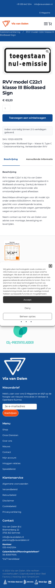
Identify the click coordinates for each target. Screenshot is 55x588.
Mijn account (9, 457)
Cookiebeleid (9, 506)
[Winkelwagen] (50, 23)
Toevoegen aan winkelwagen (27, 117)
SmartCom (33, 576)
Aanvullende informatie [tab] (39, 159)
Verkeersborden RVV (36, 146)
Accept (27, 299)
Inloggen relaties (11, 463)
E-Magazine (44, 13)
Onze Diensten (10, 435)
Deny (28, 307)
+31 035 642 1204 (24, 4)
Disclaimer (8, 500)
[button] (50, 266)
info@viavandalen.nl (43, 4)
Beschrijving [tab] (11, 159)
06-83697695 (9, 554)
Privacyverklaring (11, 512)
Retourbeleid (9, 495)
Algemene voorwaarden (15, 483)
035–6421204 (9, 547)
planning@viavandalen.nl (15, 540)
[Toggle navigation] (46, 23)
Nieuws (6, 446)
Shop (5, 429)
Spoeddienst (9, 469)
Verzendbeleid (9, 489)
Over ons (7, 440)
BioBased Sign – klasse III (30, 143)
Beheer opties (27, 316)
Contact (6, 452)
